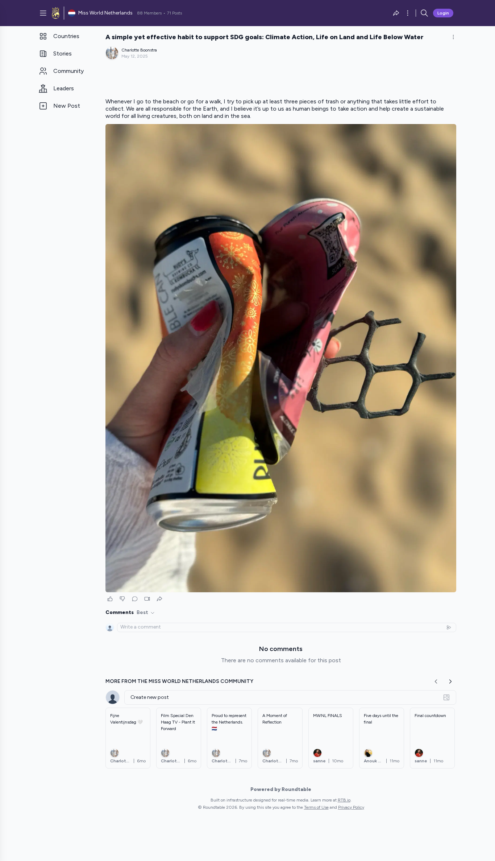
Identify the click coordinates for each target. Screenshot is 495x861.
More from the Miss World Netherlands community (179, 681)
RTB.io (344, 800)
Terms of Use (316, 807)
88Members (149, 13)
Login (443, 13)
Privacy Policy (351, 807)
